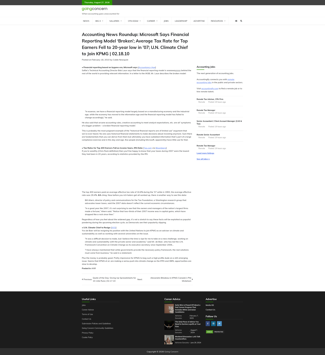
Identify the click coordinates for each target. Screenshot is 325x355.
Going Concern (171, 351)
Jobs (166, 21)
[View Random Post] (236, 21)
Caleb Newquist (120, 59)
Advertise (199, 21)
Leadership (181, 21)
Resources (217, 21)
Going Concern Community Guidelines (97, 328)
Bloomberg (161, 148)
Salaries (114, 21)
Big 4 (98, 21)
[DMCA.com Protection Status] (215, 333)
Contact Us (86, 319)
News (86, 21)
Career (151, 21)
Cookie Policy (87, 337)
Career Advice (88, 310)
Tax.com (148, 148)
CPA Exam (133, 21)
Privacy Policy (87, 333)
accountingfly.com (209, 88)
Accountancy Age (147, 67)
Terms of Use (87, 314)
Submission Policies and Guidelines (96, 323)
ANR (93, 268)
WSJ (114, 227)
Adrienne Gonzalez (182, 343)
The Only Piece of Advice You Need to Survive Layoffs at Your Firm (188, 324)
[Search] (241, 21)
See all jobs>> (203, 159)
